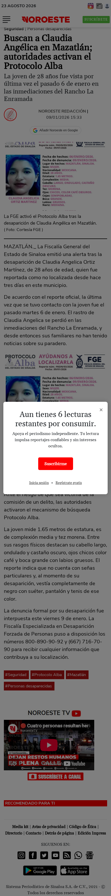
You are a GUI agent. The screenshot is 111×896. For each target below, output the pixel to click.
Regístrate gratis (69, 483)
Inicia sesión (39, 483)
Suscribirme (55, 463)
